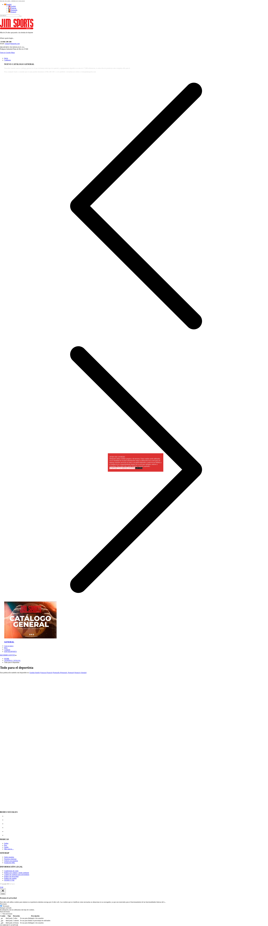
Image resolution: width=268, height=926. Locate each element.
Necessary (6, 906)
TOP (1, 887)
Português (13, 10)
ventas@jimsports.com (12, 43)
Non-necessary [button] (5, 912)
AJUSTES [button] (138, 468)
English (13, 6)
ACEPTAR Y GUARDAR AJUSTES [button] (122, 468)
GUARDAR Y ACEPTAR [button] (9, 925)
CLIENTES (7, 655)
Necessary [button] (3, 904)
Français (13, 8)
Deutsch (13, 12)
